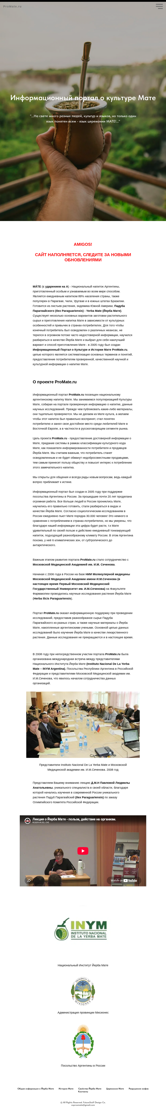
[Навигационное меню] (159, 6)
